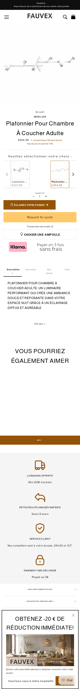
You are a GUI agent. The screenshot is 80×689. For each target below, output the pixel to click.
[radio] (20, 174)
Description (13, 269)
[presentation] (73, 174)
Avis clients (49, 271)
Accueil (39, 112)
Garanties (31, 269)
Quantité (39, 193)
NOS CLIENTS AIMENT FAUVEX (40, 589)
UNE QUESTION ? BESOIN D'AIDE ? (40, 601)
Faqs (67, 269)
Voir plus (39, 323)
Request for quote (40, 217)
